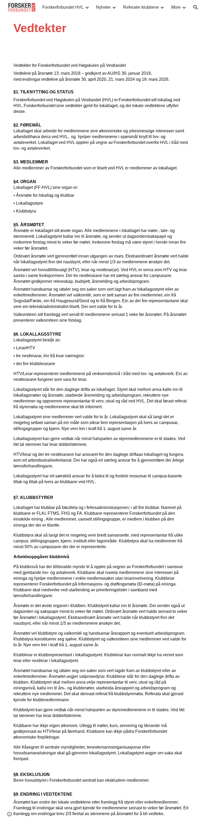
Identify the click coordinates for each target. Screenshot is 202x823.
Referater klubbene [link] (141, 7)
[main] (85, 28)
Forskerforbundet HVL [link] (63, 7)
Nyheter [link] (103, 7)
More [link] (176, 7)
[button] (195, 7)
